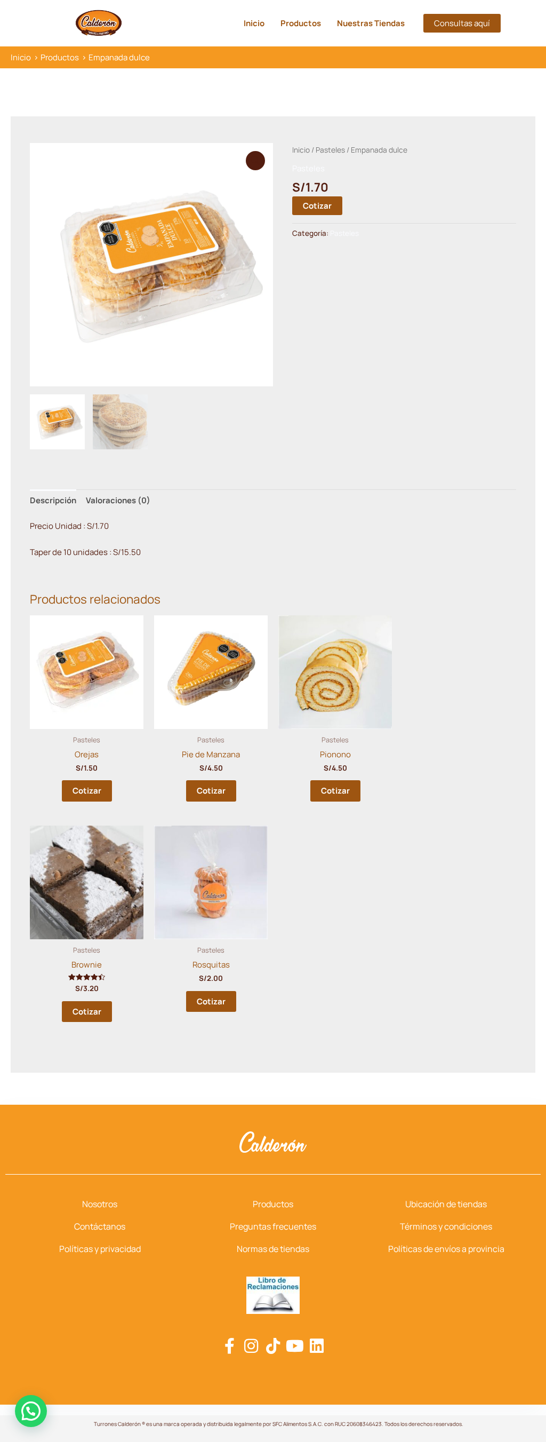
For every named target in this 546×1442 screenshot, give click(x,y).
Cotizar (317, 205)
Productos (300, 23)
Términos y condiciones (446, 1226)
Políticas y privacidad (100, 1249)
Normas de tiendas (273, 1249)
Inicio (254, 23)
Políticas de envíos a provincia (446, 1249)
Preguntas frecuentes (273, 1226)
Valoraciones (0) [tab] (118, 500)
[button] (462, 23)
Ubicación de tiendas (446, 1204)
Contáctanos (99, 1226)
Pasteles (330, 150)
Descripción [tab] (53, 500)
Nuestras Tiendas (371, 23)
